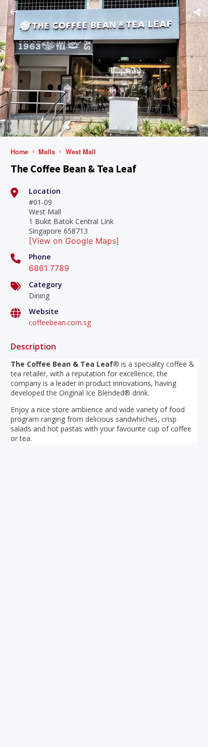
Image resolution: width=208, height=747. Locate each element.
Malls (46, 151)
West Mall (81, 151)
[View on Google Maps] (74, 241)
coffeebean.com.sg (60, 322)
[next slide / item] (201, 68)
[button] (68, 127)
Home (19, 151)
